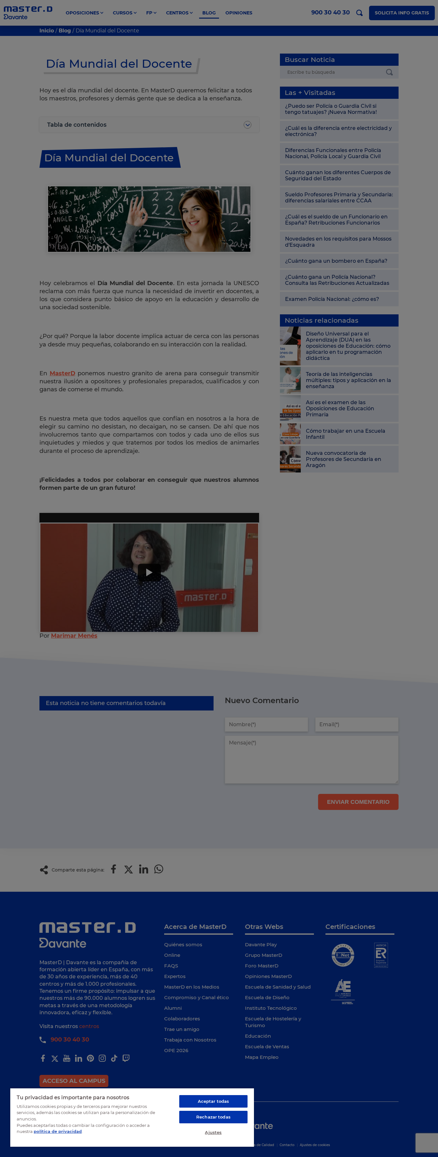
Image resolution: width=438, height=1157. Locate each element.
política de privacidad (58, 1131)
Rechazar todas (213, 1116)
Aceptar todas (213, 1101)
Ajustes (213, 1132)
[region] (132, 1117)
